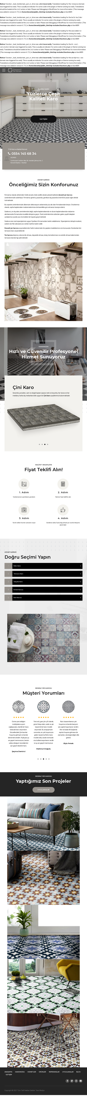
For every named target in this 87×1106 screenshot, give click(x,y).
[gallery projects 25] (43, 638)
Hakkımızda (20, 1072)
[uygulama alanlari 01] (43, 823)
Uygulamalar (68, 1072)
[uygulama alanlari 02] (43, 878)
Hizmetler (32, 1072)
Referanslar (54, 1072)
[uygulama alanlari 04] (43, 986)
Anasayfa (8, 1072)
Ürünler (42, 1072)
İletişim (9, 1074)
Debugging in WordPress (48, 9)
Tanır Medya (40, 1090)
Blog (78, 1072)
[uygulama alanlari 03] (43, 932)
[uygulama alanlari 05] (43, 1040)
